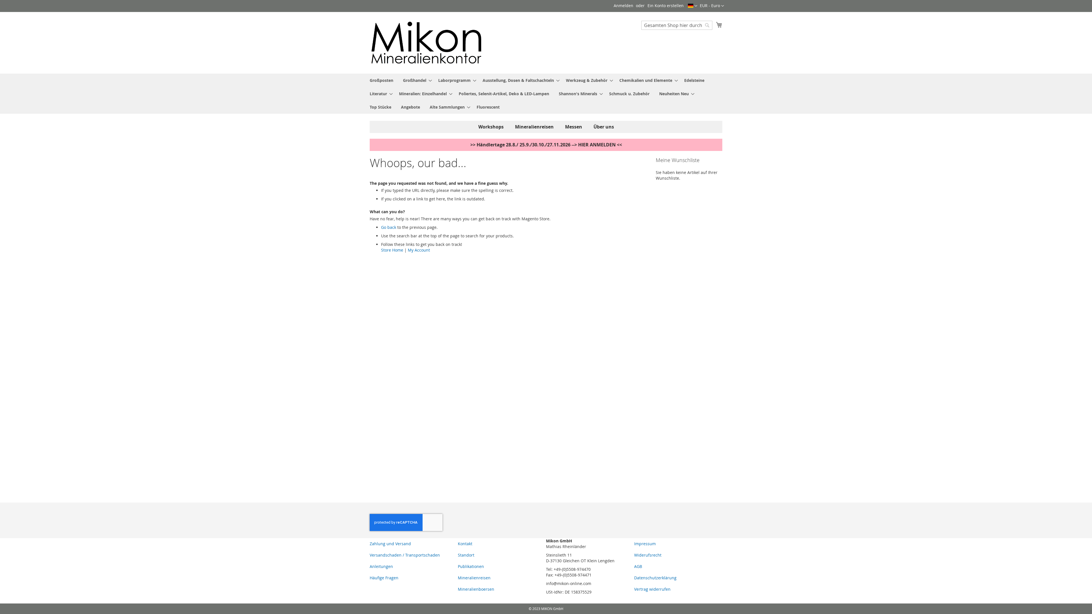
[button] (712, 6)
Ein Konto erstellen (666, 5)
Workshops (491, 127)
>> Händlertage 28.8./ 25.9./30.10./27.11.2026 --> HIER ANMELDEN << (546, 145)
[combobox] (676, 25)
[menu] (546, 94)
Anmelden (623, 5)
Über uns (603, 127)
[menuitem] (381, 80)
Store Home (392, 250)
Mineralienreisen (534, 127)
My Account (419, 250)
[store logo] (426, 42)
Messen (573, 127)
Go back (388, 227)
